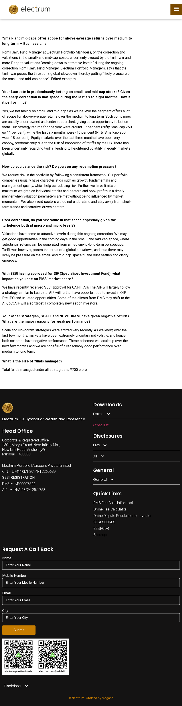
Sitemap (100, 535)
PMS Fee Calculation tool (113, 503)
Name (6, 558)
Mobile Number (14, 575)
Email (6, 593)
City (5, 611)
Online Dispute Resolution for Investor (122, 516)
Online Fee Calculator (109, 509)
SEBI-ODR (101, 528)
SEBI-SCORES (104, 522)
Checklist (101, 425)
